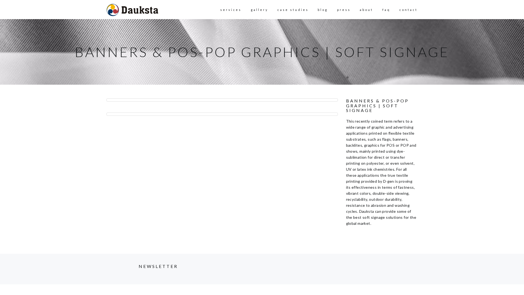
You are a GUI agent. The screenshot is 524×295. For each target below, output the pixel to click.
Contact (408, 9)
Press (344, 9)
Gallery (259, 9)
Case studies (293, 9)
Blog (323, 9)
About (366, 9)
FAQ (386, 9)
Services (231, 9)
